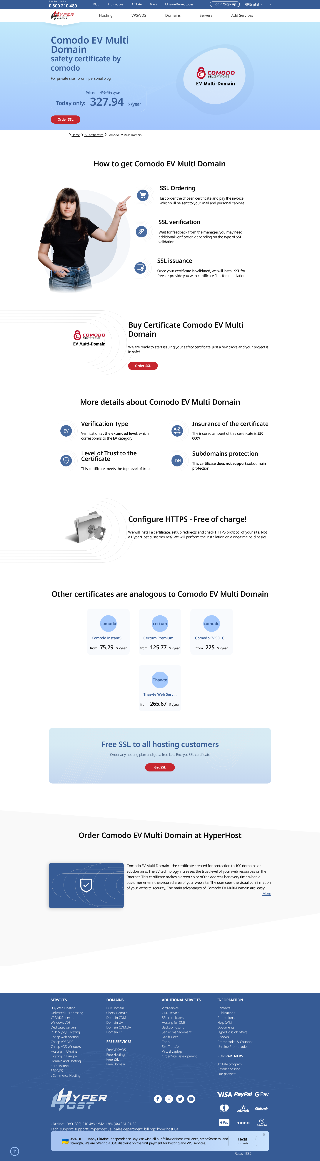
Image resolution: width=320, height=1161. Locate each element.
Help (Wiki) (224, 1022)
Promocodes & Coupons (235, 1041)
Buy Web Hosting (63, 1008)
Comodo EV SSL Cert (211, 638)
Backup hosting (173, 1027)
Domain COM (116, 1017)
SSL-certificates (172, 1017)
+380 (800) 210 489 (80, 1123)
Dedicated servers (63, 1027)
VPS (190, 1143)
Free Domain (115, 1064)
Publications (226, 1013)
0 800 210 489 (63, 6)
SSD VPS (57, 1070)
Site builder (170, 1037)
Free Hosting (115, 1054)
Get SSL (160, 767)
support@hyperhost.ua (93, 1129)
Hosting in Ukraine (64, 1051)
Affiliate (137, 4)
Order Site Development (179, 1056)
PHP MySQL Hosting (65, 1032)
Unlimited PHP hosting (67, 1013)
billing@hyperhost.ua (161, 1129)
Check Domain (116, 1013)
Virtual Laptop (172, 1051)
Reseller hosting (228, 1069)
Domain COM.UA (118, 1027)
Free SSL (112, 1059)
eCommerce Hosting (66, 1075)
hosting (174, 1143)
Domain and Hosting (66, 1061)
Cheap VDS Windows (66, 1046)
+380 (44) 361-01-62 (120, 1123)
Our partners (226, 1073)
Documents (225, 1027)
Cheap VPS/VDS (62, 1041)
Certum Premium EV (160, 638)
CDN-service (170, 1013)
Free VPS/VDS (116, 1049)
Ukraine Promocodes (179, 4)
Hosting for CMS (174, 1022)
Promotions (115, 4)
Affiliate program (229, 1064)
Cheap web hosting (65, 1037)
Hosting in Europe (64, 1056)
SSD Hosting (60, 1066)
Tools (153, 4)
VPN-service (170, 1008)
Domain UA (114, 1022)
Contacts (223, 1008)
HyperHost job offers (232, 1032)
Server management (176, 1032)
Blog (96, 4)
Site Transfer (171, 1046)
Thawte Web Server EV (160, 694)
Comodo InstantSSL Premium (108, 638)
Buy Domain (115, 1008)
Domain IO (114, 1032)
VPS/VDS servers (62, 1017)
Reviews (223, 1037)
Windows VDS (61, 1022)
